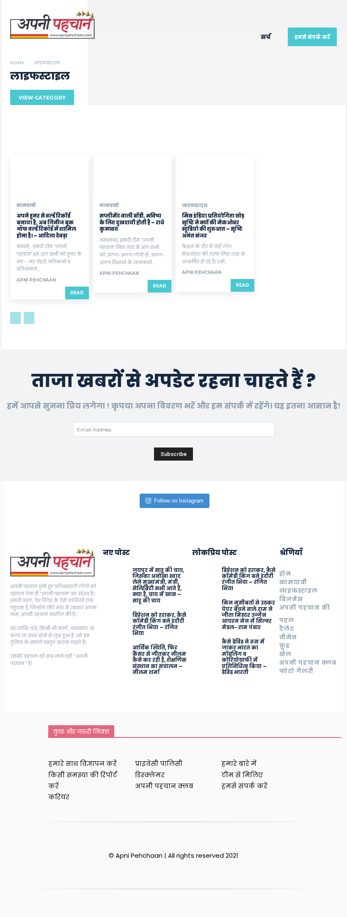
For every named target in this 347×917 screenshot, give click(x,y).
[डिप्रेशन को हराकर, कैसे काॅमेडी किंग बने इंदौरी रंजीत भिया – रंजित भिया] (115, 625)
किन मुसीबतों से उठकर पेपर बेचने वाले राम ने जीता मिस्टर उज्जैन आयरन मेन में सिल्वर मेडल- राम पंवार (248, 615)
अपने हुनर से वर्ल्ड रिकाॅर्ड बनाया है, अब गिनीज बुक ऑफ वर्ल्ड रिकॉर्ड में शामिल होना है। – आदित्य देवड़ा (46, 225)
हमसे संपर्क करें (244, 786)
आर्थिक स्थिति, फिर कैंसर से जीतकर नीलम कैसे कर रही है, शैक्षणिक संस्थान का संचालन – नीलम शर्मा (159, 660)
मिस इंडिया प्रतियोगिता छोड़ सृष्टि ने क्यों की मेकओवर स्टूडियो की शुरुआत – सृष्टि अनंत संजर (213, 225)
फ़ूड (284, 645)
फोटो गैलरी (296, 671)
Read (77, 293)
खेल (285, 654)
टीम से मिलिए (242, 775)
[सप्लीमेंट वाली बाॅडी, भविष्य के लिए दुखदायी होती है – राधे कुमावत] (132, 175)
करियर (58, 797)
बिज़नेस (291, 599)
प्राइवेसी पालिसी (158, 763)
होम (285, 573)
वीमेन (288, 637)
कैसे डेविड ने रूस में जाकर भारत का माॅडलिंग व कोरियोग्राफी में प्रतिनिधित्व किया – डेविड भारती (244, 657)
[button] (270, 36)
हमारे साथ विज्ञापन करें (82, 763)
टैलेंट (287, 628)
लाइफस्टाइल (194, 206)
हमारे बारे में (238, 763)
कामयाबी (26, 206)
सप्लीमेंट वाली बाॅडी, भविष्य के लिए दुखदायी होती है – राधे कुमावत (131, 222)
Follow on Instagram (179, 500)
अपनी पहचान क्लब (307, 662)
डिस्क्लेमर (150, 775)
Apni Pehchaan (36, 280)
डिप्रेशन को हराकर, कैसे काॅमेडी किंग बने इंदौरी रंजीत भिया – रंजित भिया (159, 624)
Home (17, 63)
